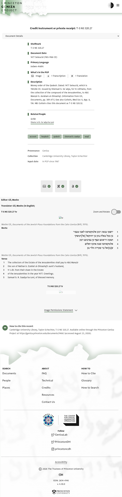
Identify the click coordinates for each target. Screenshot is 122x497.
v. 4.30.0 (61, 484)
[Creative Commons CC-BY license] (61, 475)
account (33, 136)
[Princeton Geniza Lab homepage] (50, 420)
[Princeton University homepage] (61, 492)
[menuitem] (9, 373)
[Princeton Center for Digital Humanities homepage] (71, 420)
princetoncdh (63, 449)
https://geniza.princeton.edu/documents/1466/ (41, 333)
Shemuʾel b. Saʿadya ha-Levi (42, 122)
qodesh (57, 136)
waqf (87, 136)
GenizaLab (61, 434)
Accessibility (61, 462)
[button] (12, 8)
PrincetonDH (63, 442)
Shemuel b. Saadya (72, 136)
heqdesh (45, 136)
